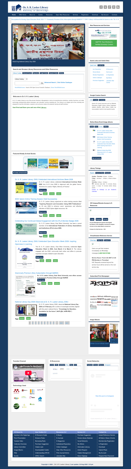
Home (14, 15)
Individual (62, 361)
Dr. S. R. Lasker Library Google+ (109, 7)
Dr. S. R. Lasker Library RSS (118, 7)
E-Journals (102, 100)
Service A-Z (81, 428)
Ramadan (107, 173)
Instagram (107, 361)
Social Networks (82, 437)
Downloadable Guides (42, 446)
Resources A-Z (61, 428)
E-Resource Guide (41, 431)
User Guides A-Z (40, 428)
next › (61, 323)
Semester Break (100, 173)
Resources (49, 15)
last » (67, 323)
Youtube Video (18, 437)
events (52, 194)
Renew (105, 219)
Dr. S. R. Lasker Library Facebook (101, 7)
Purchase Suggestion (98, 80)
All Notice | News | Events (107, 434)
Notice (91, 126)
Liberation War (60, 452)
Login (92, 219)
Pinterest (101, 361)
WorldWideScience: (20, 87)
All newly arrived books (20, 173)
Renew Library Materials (85, 434)
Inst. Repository (97, 69)
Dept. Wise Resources (62, 15)
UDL (56, 361)
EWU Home (22, 15)
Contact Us (107, 240)
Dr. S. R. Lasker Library (62, 461)
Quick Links (93, 65)
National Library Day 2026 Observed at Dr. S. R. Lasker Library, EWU (41, 301)
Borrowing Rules (40, 437)
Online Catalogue (97, 77)
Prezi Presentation (20, 434)
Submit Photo (103, 446)
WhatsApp (93, 240)
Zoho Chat (100, 240)
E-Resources (109, 69)
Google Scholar (44, 73)
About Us (32, 15)
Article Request (82, 446)
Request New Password (106, 452)
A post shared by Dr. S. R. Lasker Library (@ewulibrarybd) (108, 415)
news (45, 194)
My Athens (109, 78)
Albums (106, 126)
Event (100, 126)
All (91, 100)
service (57, 283)
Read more (42, 190)
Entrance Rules (40, 434)
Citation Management (84, 449)
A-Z (75, 361)
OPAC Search (39, 452)
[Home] (30, 11)
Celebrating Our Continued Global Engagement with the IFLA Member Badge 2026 (46, 221)
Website (61, 73)
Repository (35, 73)
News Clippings (82, 452)
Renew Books (96, 72)
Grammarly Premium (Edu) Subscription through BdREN (36, 273)
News (96, 126)
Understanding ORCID (42, 449)
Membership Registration (106, 437)
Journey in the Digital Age (22, 431)
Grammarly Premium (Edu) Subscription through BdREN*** (48, 19)
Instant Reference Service (107, 431)
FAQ (15, 449)
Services (75, 15)
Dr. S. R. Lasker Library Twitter (105, 7)
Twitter (95, 361)
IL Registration (110, 75)
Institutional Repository (63, 440)
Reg (67, 361)
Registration (85, 15)
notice (59, 194)
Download (95, 15)
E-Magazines (60, 437)
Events (16, 452)
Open (71, 361)
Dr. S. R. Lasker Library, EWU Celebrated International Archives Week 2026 (44, 179)
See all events (96, 158)
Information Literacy (83, 443)
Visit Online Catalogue (64, 82)
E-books (95, 100)
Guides (40, 15)
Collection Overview (20, 440)
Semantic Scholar (53, 73)
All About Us (18, 428)
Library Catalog (17, 73)
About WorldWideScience (58, 87)
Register (98, 219)
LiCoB (52, 361)
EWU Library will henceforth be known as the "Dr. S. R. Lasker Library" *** (91, 19)
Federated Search (27, 73)
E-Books (59, 431)
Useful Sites (101, 65)
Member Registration (98, 75)
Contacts (114, 15)
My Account (104, 15)
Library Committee (20, 443)
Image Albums (18, 446)
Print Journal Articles (62, 449)
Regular (92, 173)
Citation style (39, 443)
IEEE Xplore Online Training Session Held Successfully (36, 199)
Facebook (89, 361)
